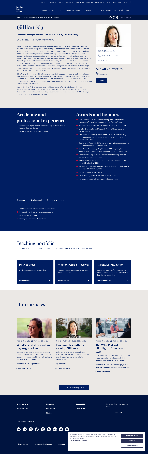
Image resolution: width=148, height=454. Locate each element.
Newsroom (53, 2)
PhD (95, 10)
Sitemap (61, 444)
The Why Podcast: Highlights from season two (111, 348)
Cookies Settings (132, 445)
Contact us (50, 408)
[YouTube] (25, 429)
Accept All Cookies (132, 435)
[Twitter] (43, 429)
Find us (49, 413)
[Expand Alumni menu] (132, 10)
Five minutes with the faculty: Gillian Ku (70, 346)
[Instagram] (31, 429)
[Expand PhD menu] (98, 10)
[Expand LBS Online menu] (92, 10)
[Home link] (20, 10)
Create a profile (117, 2)
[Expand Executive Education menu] (81, 10)
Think (121, 10)
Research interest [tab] (29, 200)
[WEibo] (61, 429)
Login (125, 2)
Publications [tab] (56, 200)
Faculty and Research (108, 10)
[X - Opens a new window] (117, 17)
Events (61, 2)
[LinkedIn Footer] (19, 429)
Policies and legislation (43, 444)
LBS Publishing (99, 2)
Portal (108, 2)
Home (18, 17)
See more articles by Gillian (74, 388)
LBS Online (87, 10)
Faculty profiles (45, 17)
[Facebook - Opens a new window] (110, 17)
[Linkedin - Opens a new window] (114, 17)
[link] (101, 80)
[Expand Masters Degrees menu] (63, 10)
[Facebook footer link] (37, 429)
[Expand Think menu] (124, 10)
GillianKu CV (106, 60)
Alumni (128, 10)
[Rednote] (55, 429)
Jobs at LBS (89, 2)
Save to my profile (125, 17)
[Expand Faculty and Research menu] (117, 10)
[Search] (130, 2)
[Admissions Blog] (67, 429)
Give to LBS (44, 2)
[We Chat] (49, 429)
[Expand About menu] (48, 10)
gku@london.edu (108, 51)
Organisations (69, 2)
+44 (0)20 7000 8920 (109, 56)
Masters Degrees (55, 10)
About (44, 10)
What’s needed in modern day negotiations (33, 346)
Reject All (132, 440)
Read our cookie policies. (79, 440)
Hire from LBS (80, 2)
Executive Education (72, 10)
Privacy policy (22, 444)
